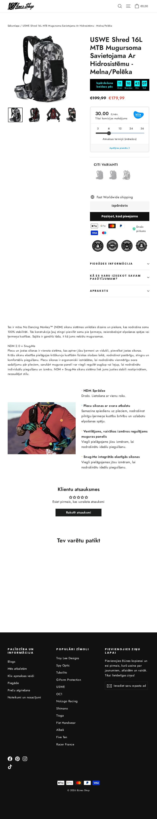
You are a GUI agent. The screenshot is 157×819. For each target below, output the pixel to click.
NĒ (78, 428)
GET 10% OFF (78, 414)
